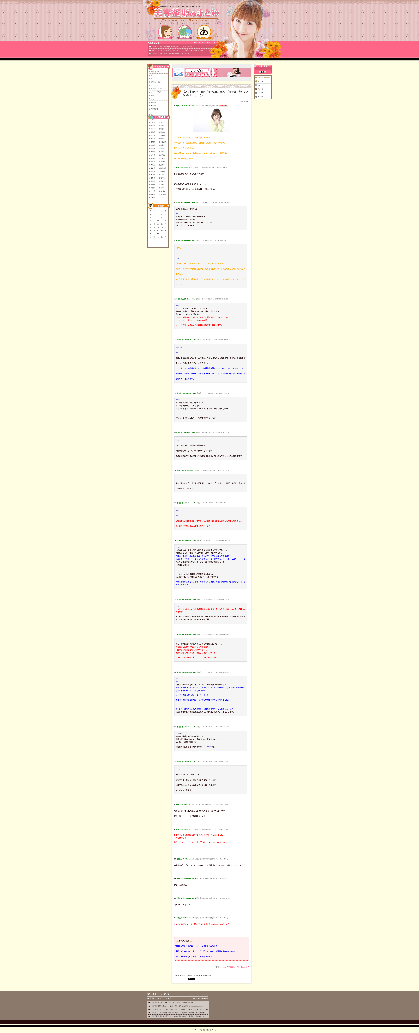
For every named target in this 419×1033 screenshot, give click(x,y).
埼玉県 (153, 138)
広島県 (162, 174)
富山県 (162, 145)
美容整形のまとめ (186, 15)
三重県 (162, 158)
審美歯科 (153, 105)
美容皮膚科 (154, 109)
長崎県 (162, 188)
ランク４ (260, 93)
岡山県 (153, 174)
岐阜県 (153, 155)
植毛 (152, 99)
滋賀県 (153, 161)
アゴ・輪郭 (154, 85)
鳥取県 (153, 171)
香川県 (153, 181)
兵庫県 (162, 165)
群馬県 (162, 135)
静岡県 (162, 155)
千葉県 (162, 138)
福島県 (153, 132)
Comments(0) (200, 975)
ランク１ (260, 81)
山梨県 (153, 152)
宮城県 (162, 125)
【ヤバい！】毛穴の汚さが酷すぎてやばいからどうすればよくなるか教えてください (179, 1013)
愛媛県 (162, 181)
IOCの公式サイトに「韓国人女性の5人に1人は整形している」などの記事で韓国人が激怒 (180, 1009)
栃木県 (153, 135)
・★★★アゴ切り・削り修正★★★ (235, 967)
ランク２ (260, 85)
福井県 (162, 148)
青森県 (162, 122)
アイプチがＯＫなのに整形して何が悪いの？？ (193, 956)
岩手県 (153, 125)
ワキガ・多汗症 (156, 92)
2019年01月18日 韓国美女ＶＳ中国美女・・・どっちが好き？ (172, 47)
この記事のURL (191, 975)
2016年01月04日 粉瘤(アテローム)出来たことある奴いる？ (171, 53)
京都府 (162, 161)
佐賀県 (153, 188)
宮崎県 (153, 194)
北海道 (153, 122)
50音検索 (204, 32)
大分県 (162, 191)
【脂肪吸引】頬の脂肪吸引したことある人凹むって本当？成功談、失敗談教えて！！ (179, 1016)
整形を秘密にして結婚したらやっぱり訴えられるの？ (196, 946)
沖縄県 (153, 197)
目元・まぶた (155, 72)
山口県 (153, 178)
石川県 (153, 148)
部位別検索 (165, 32)
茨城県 (162, 132)
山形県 (162, 129)
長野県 (162, 152)
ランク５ (260, 96)
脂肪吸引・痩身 (156, 82)
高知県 (153, 184)
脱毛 (152, 95)
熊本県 (153, 191)
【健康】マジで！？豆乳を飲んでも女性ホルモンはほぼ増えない (172, 1002)
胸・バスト (154, 78)
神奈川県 (163, 142)
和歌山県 (163, 168)
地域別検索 (185, 32)
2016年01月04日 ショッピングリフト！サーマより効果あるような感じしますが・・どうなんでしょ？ (185, 50)
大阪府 (153, 165)
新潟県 (153, 145)
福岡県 (162, 184)
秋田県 (153, 129)
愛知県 (153, 158)
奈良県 (153, 168)
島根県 (162, 171)
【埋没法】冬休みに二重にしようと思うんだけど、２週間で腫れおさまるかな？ (206, 951)
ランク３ (260, 89)
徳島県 (162, 178)
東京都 (153, 142)
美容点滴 (153, 102)
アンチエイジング (156, 88)
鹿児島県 (163, 194)
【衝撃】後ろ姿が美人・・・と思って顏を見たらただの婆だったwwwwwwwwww (177, 1006)
